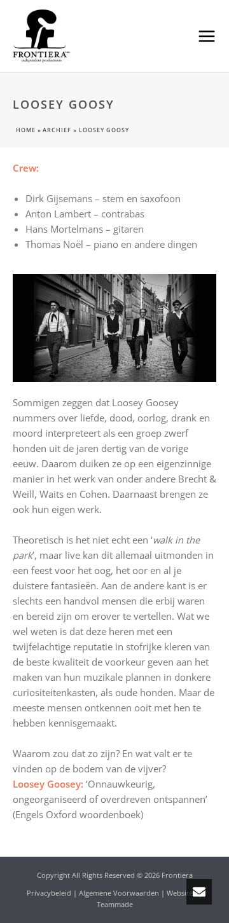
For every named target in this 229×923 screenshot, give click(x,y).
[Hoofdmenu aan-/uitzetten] (207, 35)
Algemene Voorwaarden (119, 893)
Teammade (115, 904)
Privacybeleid (49, 893)
